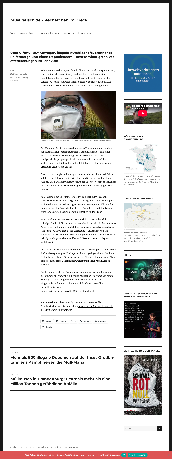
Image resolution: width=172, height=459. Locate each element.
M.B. (12, 70)
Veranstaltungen (50, 33)
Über (13, 33)
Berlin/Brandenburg (19, 78)
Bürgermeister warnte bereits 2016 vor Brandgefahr (68, 291)
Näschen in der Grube (90, 212)
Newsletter (69, 33)
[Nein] (168, 455)
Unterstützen (26, 33)
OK (123, 455)
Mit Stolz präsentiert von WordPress (62, 447)
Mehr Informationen (137, 455)
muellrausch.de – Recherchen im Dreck (48, 20)
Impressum (84, 33)
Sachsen (14, 80)
